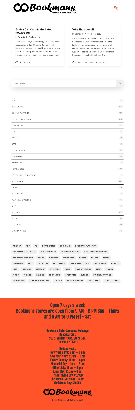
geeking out (100, 263)
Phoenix (27, 275)
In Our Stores (18, 150)
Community (68, 258)
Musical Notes (18, 181)
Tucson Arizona (75, 281)
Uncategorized (19, 231)
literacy (40, 269)
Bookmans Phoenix (70, 252)
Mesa (98, 269)
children (53, 258)
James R (79, 34)
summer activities (102, 275)
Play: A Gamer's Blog (21, 200)
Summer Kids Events (39, 281)
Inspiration (17, 156)
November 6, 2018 (93, 34)
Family (106, 258)
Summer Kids (19, 281)
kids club (26, 269)
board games (48, 246)
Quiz (14, 206)
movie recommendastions (24, 175)
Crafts (82, 258)
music (16, 275)
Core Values (99, 62)
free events (59, 263)
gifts (21, 62)
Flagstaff (18, 263)
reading (40, 275)
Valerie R (22, 37)
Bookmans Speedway (23, 258)
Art (13, 101)
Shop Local (54, 275)
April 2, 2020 (34, 37)
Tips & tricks (17, 225)
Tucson (58, 281)
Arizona (17, 246)
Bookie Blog (17, 107)
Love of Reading (83, 269)
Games (15, 138)
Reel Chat (16, 212)
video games (94, 281)
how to (115, 263)
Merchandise (18, 169)
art (28, 246)
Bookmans (65, 246)
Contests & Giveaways (22, 119)
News (27, 62)
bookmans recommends (95, 252)
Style (14, 219)
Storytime (70, 275)
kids (15, 269)
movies (109, 269)
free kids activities (79, 263)
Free (30, 263)
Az (36, 246)
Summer (84, 275)
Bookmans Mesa (48, 252)
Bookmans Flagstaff (85, 246)
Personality (17, 194)
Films (14, 132)
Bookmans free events (24, 252)
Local (67, 269)
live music (54, 269)
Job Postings (18, 163)
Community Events (84, 62)
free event (43, 263)
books (41, 258)
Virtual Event (112, 281)
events (94, 258)
